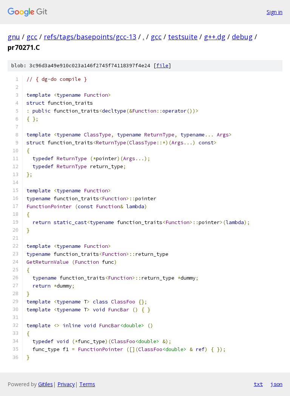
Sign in (274, 11)
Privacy (66, 384)
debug (242, 36)
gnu (14, 36)
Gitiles (45, 384)
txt (258, 384)
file (162, 65)
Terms (87, 384)
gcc (31, 36)
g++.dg (214, 36)
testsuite (182, 36)
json (276, 384)
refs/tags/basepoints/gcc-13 (90, 36)
